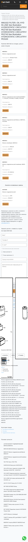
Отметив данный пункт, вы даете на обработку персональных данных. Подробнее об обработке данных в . (14, 286)
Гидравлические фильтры (9, 432)
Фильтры (5, 431)
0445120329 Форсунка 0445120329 (13, 465)
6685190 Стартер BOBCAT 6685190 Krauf (14, 522)
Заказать (5, 66)
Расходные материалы (8, 429)
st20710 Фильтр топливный (11, 514)
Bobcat (3, 367)
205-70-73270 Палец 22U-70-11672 (13, 483)
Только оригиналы (7, 255)
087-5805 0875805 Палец (10, 486)
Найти (23, 6)
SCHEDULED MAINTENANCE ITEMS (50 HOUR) (13, 301)
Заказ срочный (7, 251)
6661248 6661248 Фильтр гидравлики (13, 448)
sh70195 (5, 360)
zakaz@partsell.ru (5, 223)
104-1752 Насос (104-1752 (10, 462)
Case (2, 372)
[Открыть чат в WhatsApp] (24, 538)
